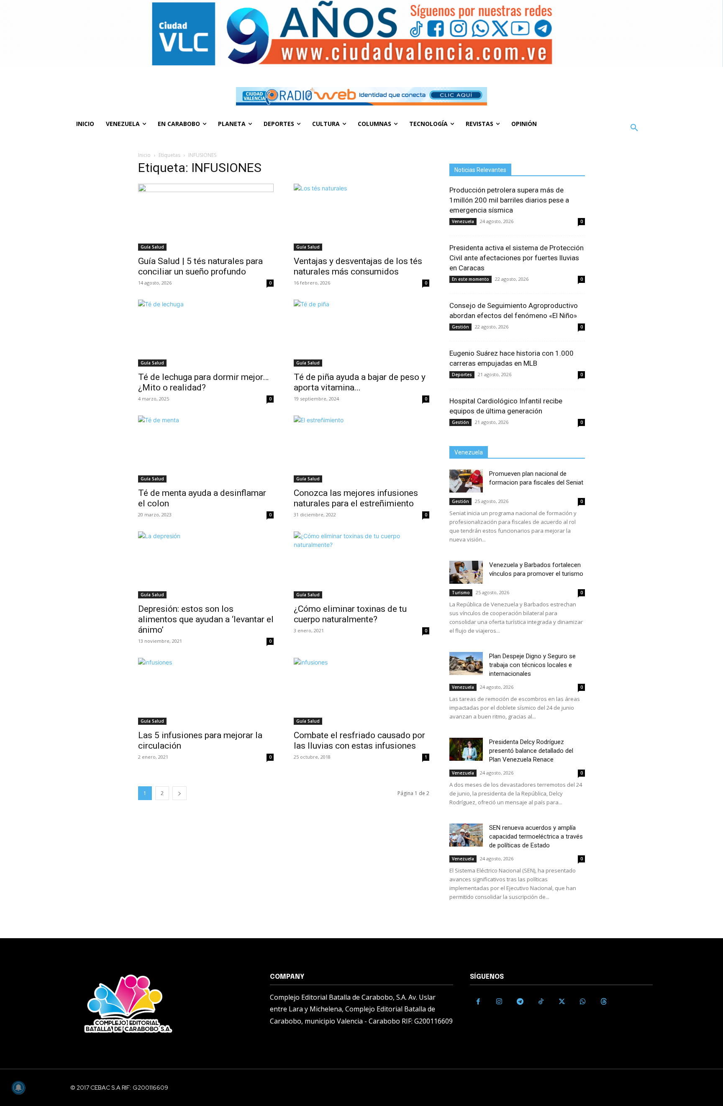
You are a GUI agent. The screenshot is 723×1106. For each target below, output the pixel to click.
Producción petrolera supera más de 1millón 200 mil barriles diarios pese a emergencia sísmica (509, 200)
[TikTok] (541, 1001)
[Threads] (603, 1001)
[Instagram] (499, 1001)
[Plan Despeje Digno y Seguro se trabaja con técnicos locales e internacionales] (466, 663)
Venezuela (463, 221)
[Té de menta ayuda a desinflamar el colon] (206, 449)
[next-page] (179, 793)
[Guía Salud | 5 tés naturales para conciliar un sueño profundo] (206, 217)
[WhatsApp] (582, 1001)
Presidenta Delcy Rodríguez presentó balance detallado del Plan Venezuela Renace (531, 750)
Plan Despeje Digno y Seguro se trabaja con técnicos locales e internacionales (532, 664)
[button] (634, 128)
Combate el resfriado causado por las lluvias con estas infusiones (359, 740)
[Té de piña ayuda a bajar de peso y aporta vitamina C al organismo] (361, 333)
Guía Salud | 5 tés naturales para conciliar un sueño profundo (200, 266)
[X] (562, 1001)
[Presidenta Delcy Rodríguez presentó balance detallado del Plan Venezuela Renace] (466, 749)
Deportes (462, 374)
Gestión (460, 327)
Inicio (144, 155)
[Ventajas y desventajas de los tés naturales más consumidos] (361, 217)
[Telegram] (520, 1001)
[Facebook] (478, 1001)
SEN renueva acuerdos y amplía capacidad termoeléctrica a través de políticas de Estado (536, 836)
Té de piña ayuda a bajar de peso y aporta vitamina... (360, 382)
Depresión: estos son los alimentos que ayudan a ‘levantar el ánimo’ (206, 619)
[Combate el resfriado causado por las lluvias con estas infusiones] (361, 691)
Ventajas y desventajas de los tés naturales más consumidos (358, 266)
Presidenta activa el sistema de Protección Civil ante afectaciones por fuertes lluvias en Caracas (516, 258)
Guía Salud (152, 247)
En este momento (470, 279)
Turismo (461, 592)
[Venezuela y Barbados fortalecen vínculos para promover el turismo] (466, 572)
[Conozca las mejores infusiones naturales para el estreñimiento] (361, 449)
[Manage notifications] (18, 1087)
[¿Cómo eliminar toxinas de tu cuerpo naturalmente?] (361, 564)
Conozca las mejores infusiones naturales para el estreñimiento (356, 498)
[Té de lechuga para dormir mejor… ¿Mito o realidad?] (206, 333)
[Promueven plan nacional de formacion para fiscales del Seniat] (466, 481)
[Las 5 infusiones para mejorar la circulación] (206, 691)
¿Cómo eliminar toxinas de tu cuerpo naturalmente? (350, 614)
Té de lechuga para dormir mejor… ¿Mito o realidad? (203, 382)
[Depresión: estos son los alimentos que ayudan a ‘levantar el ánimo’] (206, 564)
